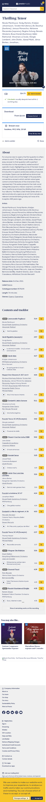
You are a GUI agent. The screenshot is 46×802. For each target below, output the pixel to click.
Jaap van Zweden (8, 559)
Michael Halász (7, 391)
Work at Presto (7, 706)
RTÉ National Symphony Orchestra (14, 362)
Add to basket (35, 94)
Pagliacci (21, 319)
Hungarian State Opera (10, 406)
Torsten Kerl (26, 378)
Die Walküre (19, 550)
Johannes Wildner (8, 445)
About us (5, 691)
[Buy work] (41, 318)
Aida (14, 356)
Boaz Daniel (13, 386)
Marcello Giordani (8, 515)
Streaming (5, 727)
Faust (17, 569)
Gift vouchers (6, 733)
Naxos (9, 285)
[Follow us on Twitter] (8, 712)
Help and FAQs (7, 736)
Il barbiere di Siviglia (21, 588)
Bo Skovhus (6, 381)
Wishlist (4, 730)
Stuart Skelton (7, 554)
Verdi (4, 337)
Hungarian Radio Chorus (11, 388)
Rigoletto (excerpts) (14, 337)
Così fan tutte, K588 (21, 437)
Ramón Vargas (7, 592)
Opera (11, 297)
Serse (16, 455)
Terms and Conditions (9, 748)
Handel (11, 455)
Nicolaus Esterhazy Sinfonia (12, 378)
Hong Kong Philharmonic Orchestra (14, 556)
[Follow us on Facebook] (4, 712)
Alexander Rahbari (9, 327)
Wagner (11, 550)
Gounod (11, 569)
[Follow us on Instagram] (17, 712)
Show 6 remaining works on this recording (24, 608)
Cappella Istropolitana (10, 443)
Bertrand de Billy (8, 578)
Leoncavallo (12, 319)
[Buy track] (41, 331)
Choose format (32, 116)
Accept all (38, 798)
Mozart (5, 375)
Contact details (7, 759)
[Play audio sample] (3, 331)
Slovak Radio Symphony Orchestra (14, 325)
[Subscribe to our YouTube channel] (21, 712)
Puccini (5, 419)
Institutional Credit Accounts (11, 745)
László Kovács (7, 464)
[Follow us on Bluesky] (13, 712)
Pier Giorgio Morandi (9, 409)
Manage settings (20, 798)
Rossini (10, 588)
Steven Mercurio (8, 522)
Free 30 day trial (34, 134)
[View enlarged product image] (23, 66)
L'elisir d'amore (21, 400)
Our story (5, 700)
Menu (6, 4)
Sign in (4, 724)
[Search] (42, 9)
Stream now (14, 126)
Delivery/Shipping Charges (10, 742)
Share (42, 141)
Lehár (10, 473)
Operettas (19, 297)
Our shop (5, 697)
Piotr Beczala (7, 573)
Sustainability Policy (8, 703)
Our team (5, 694)
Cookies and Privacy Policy (11, 751)
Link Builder (6, 739)
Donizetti (11, 400)
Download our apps (8, 766)
